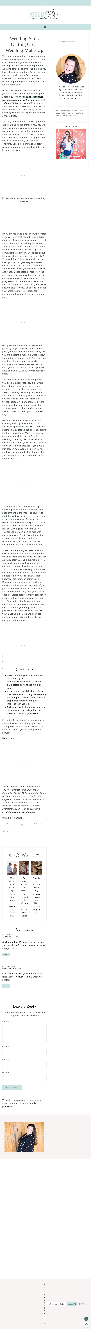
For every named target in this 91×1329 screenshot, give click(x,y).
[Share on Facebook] (2, 656)
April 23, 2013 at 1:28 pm (11, 937)
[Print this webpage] (2, 672)
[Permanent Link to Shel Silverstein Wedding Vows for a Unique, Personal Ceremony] (12, 874)
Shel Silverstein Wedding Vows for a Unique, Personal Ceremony (12, 897)
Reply (6, 954)
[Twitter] (72, 98)
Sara (4, 935)
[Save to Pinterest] (2, 662)
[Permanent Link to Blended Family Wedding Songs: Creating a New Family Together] (36, 874)
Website (6, 1073)
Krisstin (6, 966)
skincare (7, 103)
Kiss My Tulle (45, 14)
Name (5, 1046)
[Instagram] (61, 98)
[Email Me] (80, 98)
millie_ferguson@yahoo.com (20, 812)
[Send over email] (2, 668)
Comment (6, 1022)
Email (5, 1059)
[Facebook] (68, 98)
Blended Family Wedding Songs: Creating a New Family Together (36, 895)
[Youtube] (76, 98)
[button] (45, 3)
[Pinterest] (65, 98)
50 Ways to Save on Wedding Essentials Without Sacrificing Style (24, 897)
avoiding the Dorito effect (25, 100)
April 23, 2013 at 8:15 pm (11, 968)
